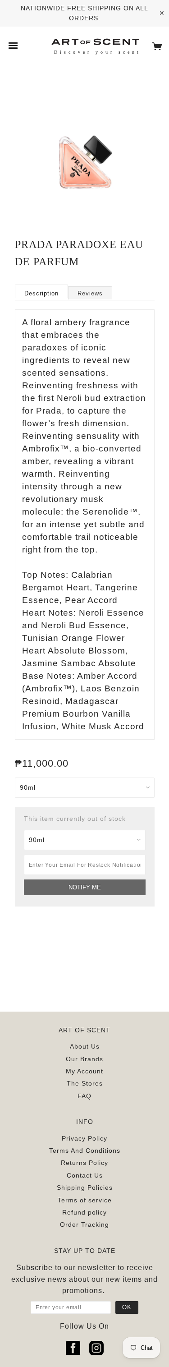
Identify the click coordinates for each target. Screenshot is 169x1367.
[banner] (95, 41)
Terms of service (85, 1200)
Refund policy (84, 1212)
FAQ (84, 1096)
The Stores (85, 1083)
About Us (85, 1046)
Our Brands (84, 1059)
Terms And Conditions (84, 1150)
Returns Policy (84, 1162)
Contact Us (85, 1175)
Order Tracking (84, 1224)
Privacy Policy (84, 1138)
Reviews (90, 293)
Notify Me (85, 887)
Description (41, 293)
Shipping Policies (85, 1187)
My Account (84, 1071)
